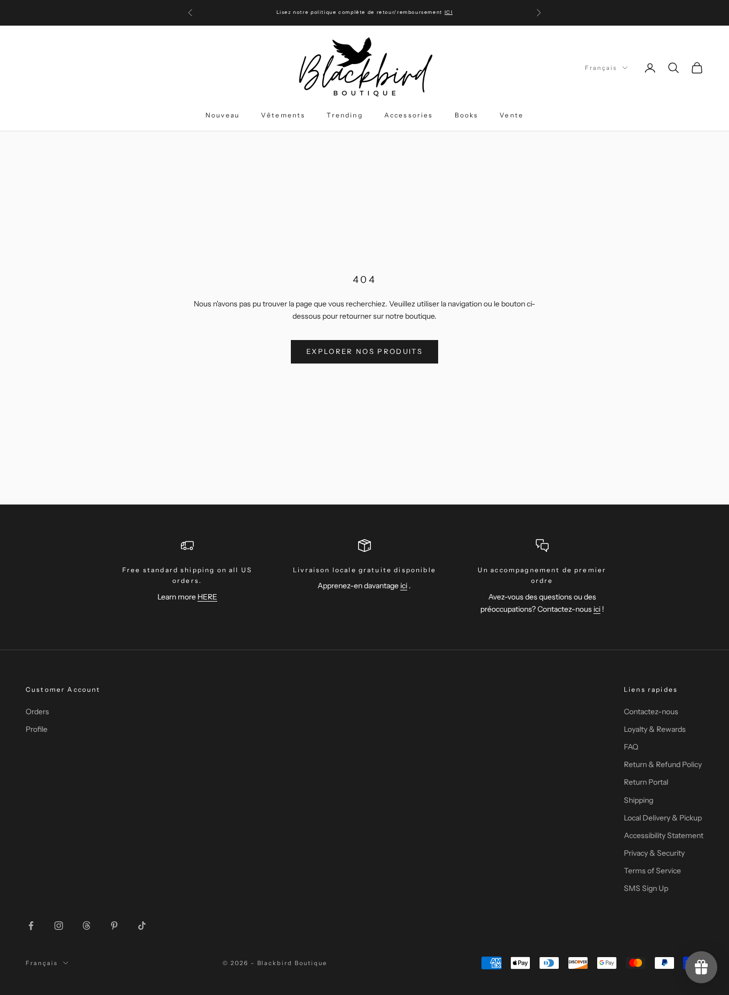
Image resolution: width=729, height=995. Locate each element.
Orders (37, 711)
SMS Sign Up (646, 888)
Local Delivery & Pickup (663, 818)
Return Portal (646, 782)
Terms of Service (652, 870)
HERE (207, 597)
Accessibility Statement (663, 835)
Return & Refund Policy (663, 764)
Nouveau (222, 115)
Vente (512, 115)
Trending (344, 115)
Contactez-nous (651, 711)
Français (601, 68)
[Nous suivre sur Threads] (86, 925)
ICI (449, 12)
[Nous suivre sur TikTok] (142, 925)
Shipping (638, 800)
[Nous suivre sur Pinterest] (114, 925)
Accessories (408, 115)
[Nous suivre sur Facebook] (31, 925)
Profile (36, 729)
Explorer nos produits (364, 351)
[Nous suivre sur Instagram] (58, 925)
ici (403, 585)
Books (467, 115)
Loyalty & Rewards (655, 729)
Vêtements (283, 115)
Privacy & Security (654, 853)
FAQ (631, 747)
